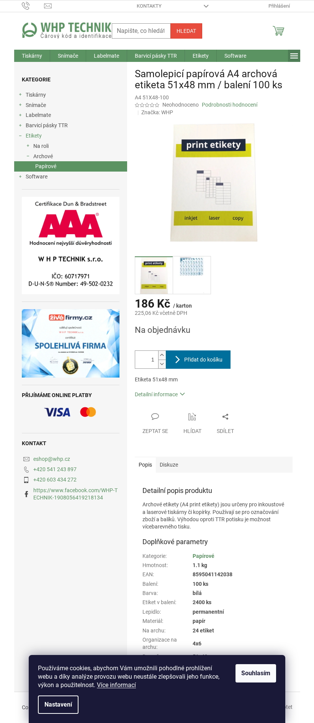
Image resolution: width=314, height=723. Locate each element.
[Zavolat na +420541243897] (33, 5)
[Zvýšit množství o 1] (162, 355)
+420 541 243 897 (55, 469)
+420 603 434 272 (55, 480)
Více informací (116, 685)
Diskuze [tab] (169, 465)
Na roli (41, 146)
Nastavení (58, 704)
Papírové (45, 166)
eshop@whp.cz (51, 459)
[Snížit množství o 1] (162, 364)
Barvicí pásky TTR (47, 125)
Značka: (157, 112)
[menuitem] (32, 56)
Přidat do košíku (203, 360)
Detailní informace (156, 394)
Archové (43, 156)
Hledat (186, 31)
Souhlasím (255, 673)
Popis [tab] (145, 465)
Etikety (34, 136)
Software (36, 176)
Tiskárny (36, 95)
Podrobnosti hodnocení (229, 105)
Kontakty (149, 6)
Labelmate (38, 115)
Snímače (36, 105)
